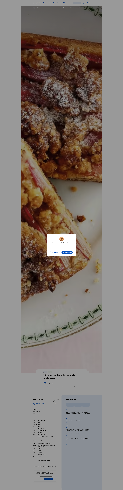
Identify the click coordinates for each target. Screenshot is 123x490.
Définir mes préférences (55, 252)
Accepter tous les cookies (67, 252)
